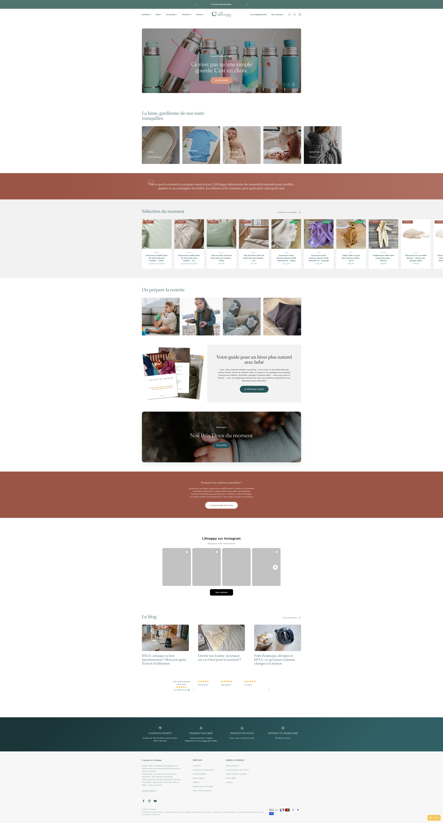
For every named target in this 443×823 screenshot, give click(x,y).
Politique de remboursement (225, 812)
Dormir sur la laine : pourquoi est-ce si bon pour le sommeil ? (219, 658)
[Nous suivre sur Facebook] (143, 800)
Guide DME (231, 778)
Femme (199, 14)
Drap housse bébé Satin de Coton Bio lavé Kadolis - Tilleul (157, 258)
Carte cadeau (199, 778)
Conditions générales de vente (250, 812)
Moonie (415, 252)
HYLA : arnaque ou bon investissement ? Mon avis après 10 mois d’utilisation (164, 659)
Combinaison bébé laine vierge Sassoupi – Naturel (383, 258)
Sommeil (146, 14)
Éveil (158, 14)
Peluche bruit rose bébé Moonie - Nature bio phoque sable (416, 258)
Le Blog (229, 782)
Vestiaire (186, 14)
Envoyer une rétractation (204, 770)
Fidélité (196, 782)
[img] (182, 687)
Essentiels (171, 14)
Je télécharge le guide (254, 389)
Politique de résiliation (202, 812)
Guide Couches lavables (236, 774)
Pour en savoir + (149, 790)
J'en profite (221, 445)
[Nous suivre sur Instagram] (149, 800)
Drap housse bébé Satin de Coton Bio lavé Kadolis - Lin (189, 258)
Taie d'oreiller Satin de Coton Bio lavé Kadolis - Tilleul (221, 258)
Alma (204, 741)
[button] (194, 689)
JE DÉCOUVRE (221, 80)
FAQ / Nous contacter (202, 790)
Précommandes (199, 774)
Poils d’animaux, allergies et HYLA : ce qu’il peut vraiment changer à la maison (274, 659)
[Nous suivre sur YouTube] (155, 800)
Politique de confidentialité (152, 812)
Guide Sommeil (232, 766)
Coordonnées (170, 812)
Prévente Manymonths (221, 4)
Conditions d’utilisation (151, 814)
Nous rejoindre (221, 592)
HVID (286, 252)
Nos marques (277, 14)
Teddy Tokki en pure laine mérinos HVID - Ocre (351, 258)
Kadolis (156, 252)
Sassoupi (383, 252)
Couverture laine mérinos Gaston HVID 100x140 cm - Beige (286, 258)
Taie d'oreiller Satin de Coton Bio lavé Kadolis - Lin (254, 258)
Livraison (197, 766)
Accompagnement (259, 14)
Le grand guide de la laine (221, 505)
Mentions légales (184, 812)
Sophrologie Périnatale (203, 786)
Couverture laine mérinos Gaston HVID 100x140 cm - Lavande (318, 258)
